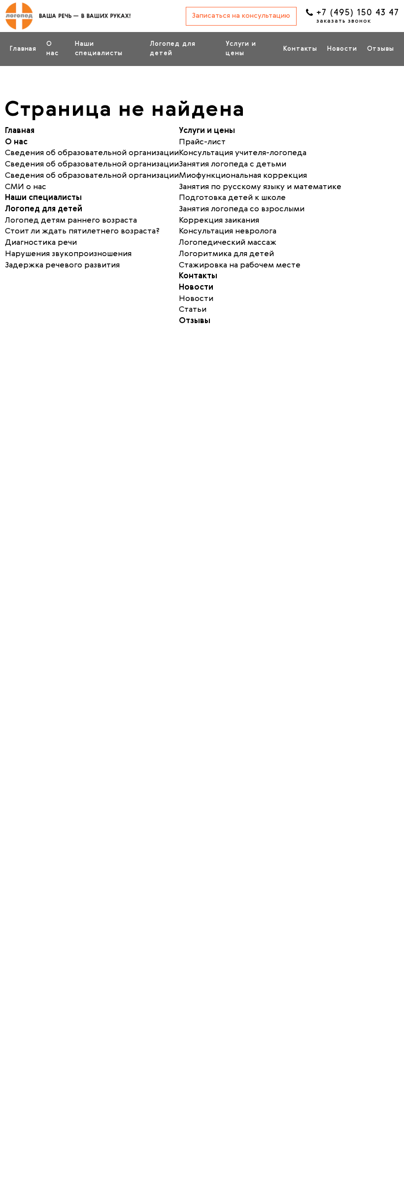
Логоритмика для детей (226, 254)
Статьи (192, 310)
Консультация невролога (227, 231)
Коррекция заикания (219, 221)
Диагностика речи (41, 243)
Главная (23, 49)
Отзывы (380, 49)
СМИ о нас (25, 187)
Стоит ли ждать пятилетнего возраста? (82, 231)
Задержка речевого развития (62, 265)
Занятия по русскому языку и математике (260, 187)
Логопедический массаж (227, 243)
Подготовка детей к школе (232, 198)
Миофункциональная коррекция (243, 176)
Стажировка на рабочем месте (240, 265)
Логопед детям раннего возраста (71, 221)
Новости (342, 49)
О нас (52, 48)
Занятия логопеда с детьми (232, 164)
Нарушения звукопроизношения (68, 254)
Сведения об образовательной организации (92, 164)
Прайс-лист (202, 142)
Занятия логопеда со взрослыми (241, 209)
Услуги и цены (241, 48)
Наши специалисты (99, 48)
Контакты (300, 49)
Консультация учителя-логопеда (242, 153)
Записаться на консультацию (241, 15)
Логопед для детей (173, 48)
